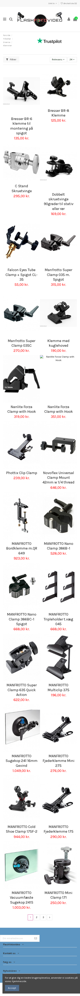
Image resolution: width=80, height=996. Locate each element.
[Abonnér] (35, 938)
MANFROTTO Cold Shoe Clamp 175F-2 (21, 829)
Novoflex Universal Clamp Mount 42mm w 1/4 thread (58, 478)
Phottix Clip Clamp (21, 473)
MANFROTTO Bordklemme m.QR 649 (21, 548)
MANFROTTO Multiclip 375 (58, 687)
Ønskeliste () (70, 3)
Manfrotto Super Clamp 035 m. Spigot (58, 275)
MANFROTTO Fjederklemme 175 (58, 829)
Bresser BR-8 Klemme (58, 113)
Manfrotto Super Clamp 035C (21, 343)
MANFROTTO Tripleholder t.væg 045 (58, 619)
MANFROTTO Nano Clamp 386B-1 (58, 546)
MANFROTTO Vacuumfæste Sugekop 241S (21, 898)
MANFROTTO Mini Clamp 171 (58, 895)
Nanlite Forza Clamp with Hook (21, 409)
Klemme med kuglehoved (58, 343)
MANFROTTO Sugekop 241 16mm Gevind (22, 761)
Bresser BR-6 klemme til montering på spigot (21, 126)
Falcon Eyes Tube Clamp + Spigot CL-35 (22, 275)
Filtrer (12, 59)
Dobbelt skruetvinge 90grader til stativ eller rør (58, 201)
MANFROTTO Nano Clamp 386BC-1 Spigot (21, 619)
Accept (12, 988)
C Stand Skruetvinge (21, 188)
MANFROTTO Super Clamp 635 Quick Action (22, 690)
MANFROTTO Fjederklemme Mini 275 (58, 761)
